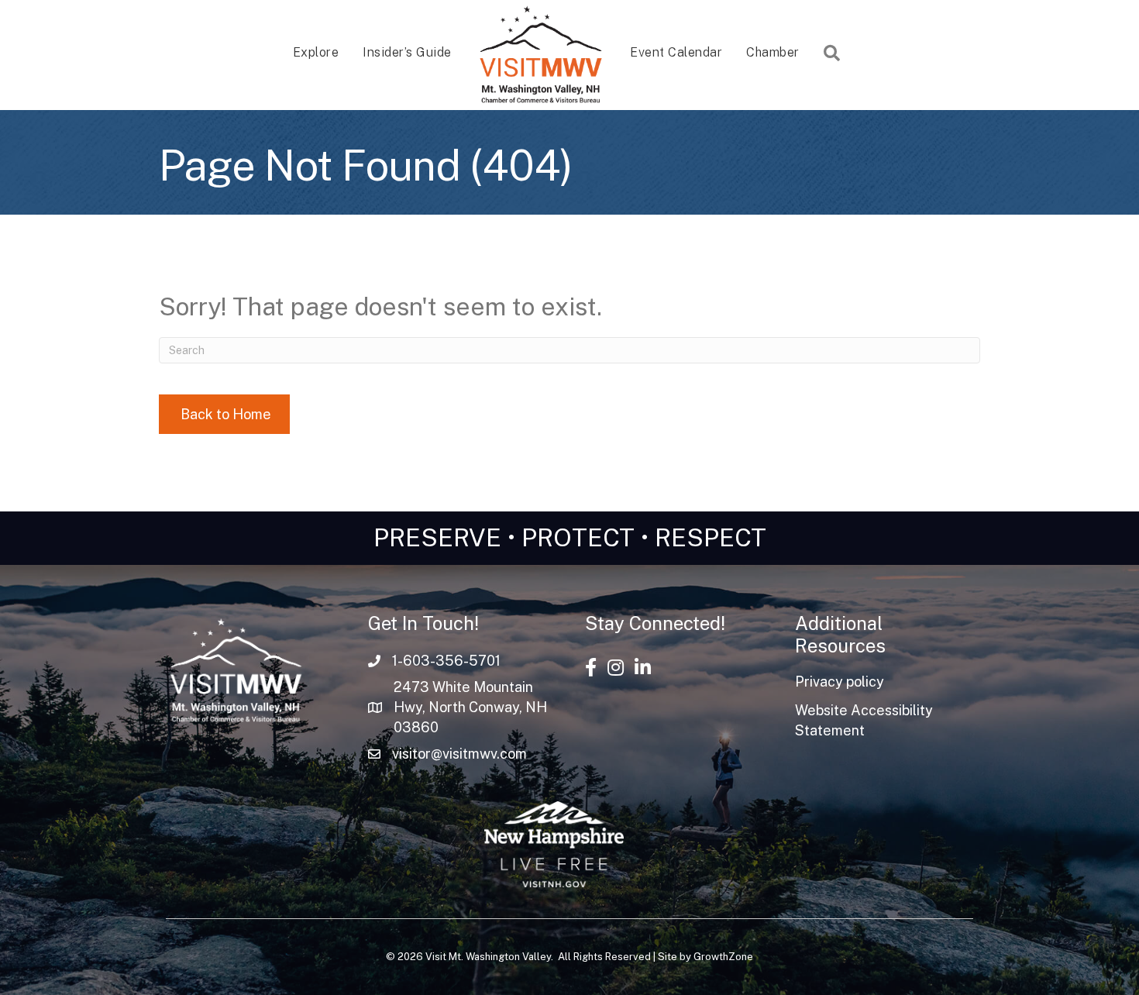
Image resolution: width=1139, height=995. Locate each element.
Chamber (773, 52)
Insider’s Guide (407, 52)
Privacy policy (839, 681)
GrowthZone (723, 956)
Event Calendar (676, 52)
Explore (316, 52)
